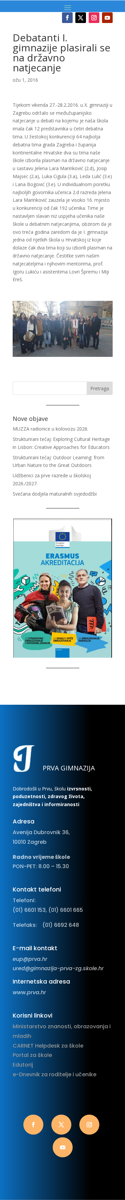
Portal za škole (32, 1055)
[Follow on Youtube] (107, 17)
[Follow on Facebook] (67, 17)
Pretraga (99, 388)
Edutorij (23, 1065)
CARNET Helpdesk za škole (48, 1046)
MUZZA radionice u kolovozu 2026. (50, 429)
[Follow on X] (80, 17)
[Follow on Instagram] (94, 17)
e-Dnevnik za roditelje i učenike (54, 1074)
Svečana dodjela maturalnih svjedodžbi (55, 494)
